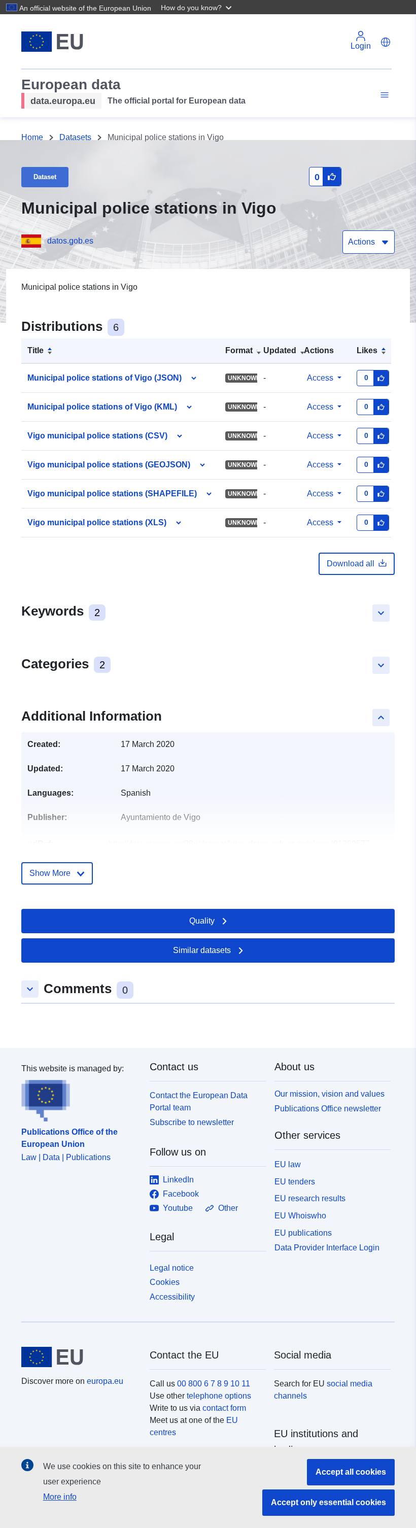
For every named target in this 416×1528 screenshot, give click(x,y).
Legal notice (172, 1268)
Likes (367, 350)
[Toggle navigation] (383, 95)
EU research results (309, 1198)
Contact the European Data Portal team (199, 1101)
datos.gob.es (70, 240)
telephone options (219, 1395)
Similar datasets (202, 950)
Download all (350, 563)
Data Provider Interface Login (326, 1247)
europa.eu (105, 1381)
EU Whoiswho (300, 1215)
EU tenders (294, 1181)
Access (320, 377)
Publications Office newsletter (327, 1108)
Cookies (165, 1282)
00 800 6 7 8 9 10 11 (213, 1383)
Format (239, 350)
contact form (224, 1408)
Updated (279, 350)
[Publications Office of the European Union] (79, 1098)
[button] (197, 7)
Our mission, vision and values (329, 1094)
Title (35, 350)
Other (228, 1208)
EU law (287, 1164)
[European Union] (79, 1357)
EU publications (303, 1233)
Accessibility (172, 1297)
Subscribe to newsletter (192, 1122)
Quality (202, 920)
